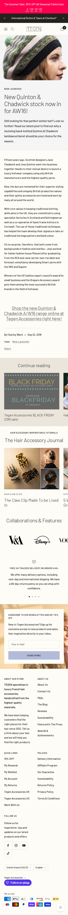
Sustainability (45, 717)
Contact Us (43, 691)
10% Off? (9, 758)
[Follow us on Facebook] (8, 845)
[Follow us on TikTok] (8, 853)
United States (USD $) (17, 867)
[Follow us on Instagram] (16, 845)
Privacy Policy (45, 791)
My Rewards (11, 765)
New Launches (13, 89)
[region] (34, 6)
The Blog (42, 704)
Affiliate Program (47, 765)
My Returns (10, 785)
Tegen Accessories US (16, 798)
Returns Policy (45, 785)
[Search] (12, 29)
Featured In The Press (49, 724)
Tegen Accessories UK (16, 791)
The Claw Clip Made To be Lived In (31, 502)
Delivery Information (49, 758)
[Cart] (62, 29)
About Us (42, 684)
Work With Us (12, 804)
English (39, 867)
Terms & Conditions (48, 798)
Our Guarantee (45, 772)
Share (7, 348)
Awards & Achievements (45, 733)
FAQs (40, 697)
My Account (10, 778)
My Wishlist (10, 772)
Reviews (42, 711)
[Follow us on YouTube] (24, 845)
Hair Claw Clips (13, 494)
